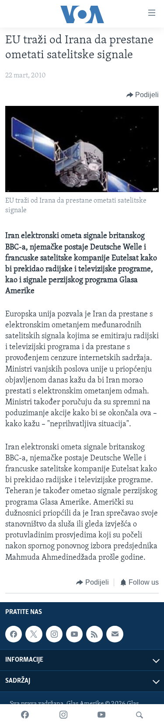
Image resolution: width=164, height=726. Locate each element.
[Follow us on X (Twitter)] (33, 634)
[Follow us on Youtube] (74, 634)
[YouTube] (101, 715)
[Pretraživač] (139, 715)
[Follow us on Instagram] (54, 634)
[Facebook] (24, 715)
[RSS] (94, 634)
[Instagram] (63, 715)
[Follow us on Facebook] (13, 634)
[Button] (142, 95)
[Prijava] (114, 634)
